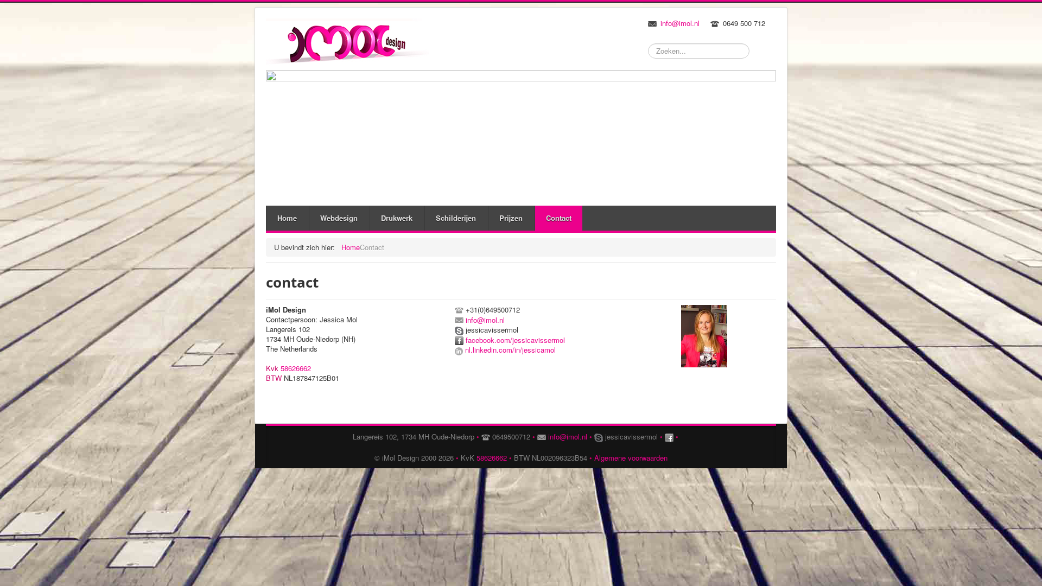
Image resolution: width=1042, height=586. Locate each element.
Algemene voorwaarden (631, 458)
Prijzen (511, 218)
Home (287, 218)
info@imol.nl (680, 23)
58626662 (296, 368)
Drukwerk (396, 218)
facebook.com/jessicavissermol (515, 340)
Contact (558, 218)
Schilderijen (456, 218)
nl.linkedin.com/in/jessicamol (509, 350)
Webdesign (339, 218)
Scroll (974, 545)
